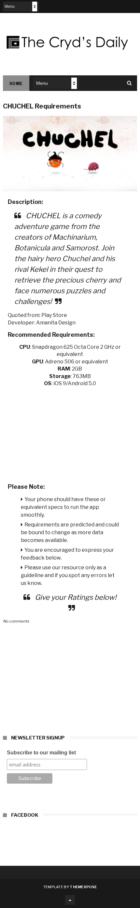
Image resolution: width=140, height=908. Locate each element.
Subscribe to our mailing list (41, 752)
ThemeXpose (83, 887)
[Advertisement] (70, 432)
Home (16, 83)
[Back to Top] (70, 900)
